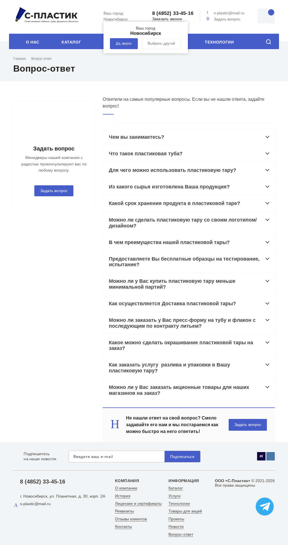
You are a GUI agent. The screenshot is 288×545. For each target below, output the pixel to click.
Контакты (123, 526)
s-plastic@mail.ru (229, 13)
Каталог (71, 42)
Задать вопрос (227, 19)
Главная (19, 59)
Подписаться (182, 457)
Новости (176, 526)
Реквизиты (124, 511)
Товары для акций (185, 511)
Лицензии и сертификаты (138, 503)
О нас (32, 42)
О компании (126, 488)
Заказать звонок (167, 19)
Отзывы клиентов (131, 519)
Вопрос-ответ (180, 534)
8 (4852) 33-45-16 (173, 13)
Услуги (174, 496)
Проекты (176, 519)
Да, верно (124, 43)
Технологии (219, 42)
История (122, 496)
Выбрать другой (161, 43)
